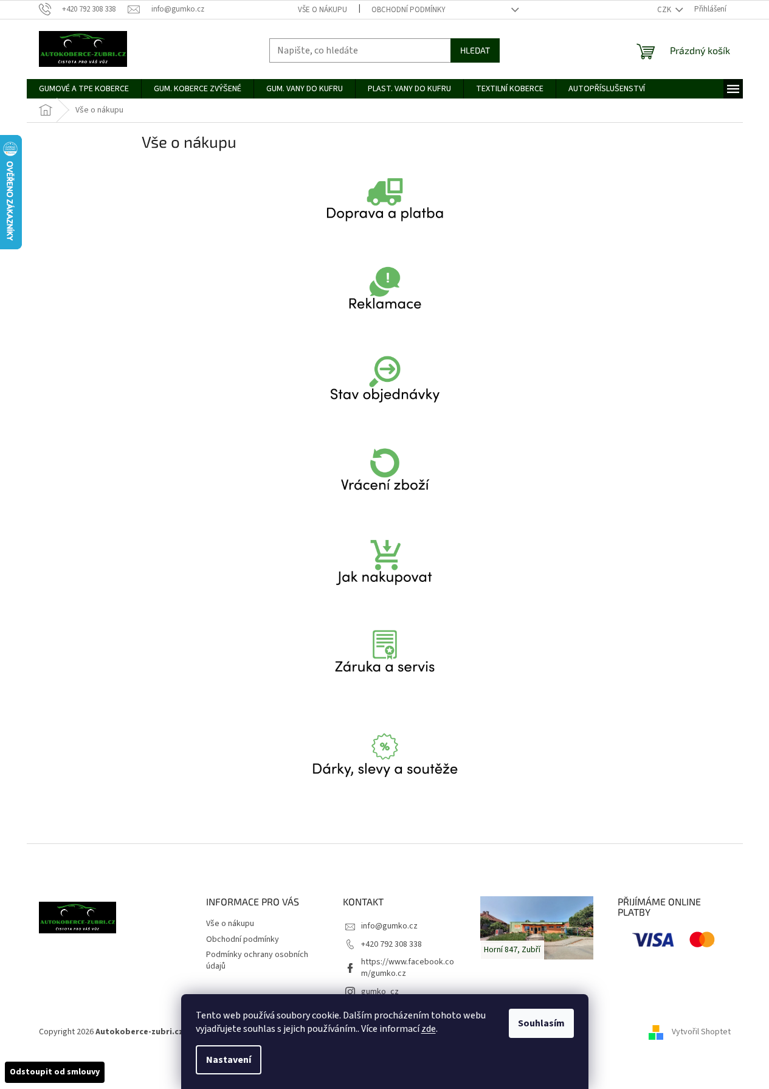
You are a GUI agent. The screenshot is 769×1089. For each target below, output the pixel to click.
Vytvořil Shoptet (701, 1032)
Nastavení (228, 1060)
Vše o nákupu (322, 9)
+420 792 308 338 (391, 944)
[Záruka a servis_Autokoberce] (385, 666)
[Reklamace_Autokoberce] (385, 303)
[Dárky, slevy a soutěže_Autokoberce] (385, 768)
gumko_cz (380, 992)
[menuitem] (84, 89)
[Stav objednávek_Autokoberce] (385, 394)
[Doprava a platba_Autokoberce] (385, 212)
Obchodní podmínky (408, 9)
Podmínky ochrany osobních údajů (257, 960)
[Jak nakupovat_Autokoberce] (385, 575)
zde (428, 1028)
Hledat (475, 50)
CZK (665, 9)
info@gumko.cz (389, 926)
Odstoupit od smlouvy (55, 1072)
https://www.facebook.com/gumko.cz (407, 968)
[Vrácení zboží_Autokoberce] (385, 484)
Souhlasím (541, 1023)
